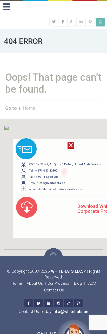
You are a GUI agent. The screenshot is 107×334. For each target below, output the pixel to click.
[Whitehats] (28, 303)
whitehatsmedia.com (67, 189)
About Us (35, 283)
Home (29, 108)
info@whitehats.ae (52, 183)
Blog (78, 283)
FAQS (91, 283)
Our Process (58, 283)
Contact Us (54, 290)
